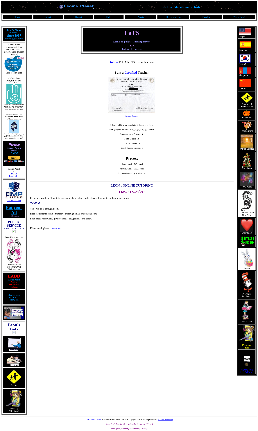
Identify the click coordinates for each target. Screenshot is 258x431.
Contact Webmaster (165, 420)
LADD (14, 276)
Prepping (206, 17)
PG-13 (14, 174)
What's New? (239, 17)
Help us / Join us (173, 17)
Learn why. (14, 176)
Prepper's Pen (246, 346)
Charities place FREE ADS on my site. (14, 297)
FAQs (108, 17)
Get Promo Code (14, 200)
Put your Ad (14, 210)
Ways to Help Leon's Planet (246, 371)
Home (17, 17)
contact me (55, 228)
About (48, 17)
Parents (140, 17)
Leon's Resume (131, 116)
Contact (78, 17)
